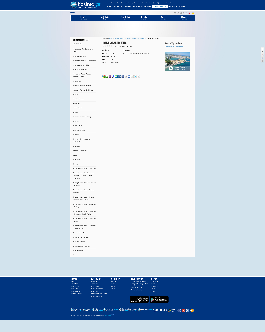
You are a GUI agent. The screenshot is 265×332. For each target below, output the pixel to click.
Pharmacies (145, 3)
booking (105, 18)
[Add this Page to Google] (103, 76)
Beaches (153, 284)
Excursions (154, 281)
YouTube (181, 13)
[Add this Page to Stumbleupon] (116, 76)
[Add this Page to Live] (132, 76)
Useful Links (95, 286)
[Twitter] (188, 310)
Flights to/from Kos (137, 290)
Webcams (113, 3)
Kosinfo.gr (88, 5)
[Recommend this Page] (139, 76)
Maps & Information (136, 3)
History (120, 6)
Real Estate (172, 6)
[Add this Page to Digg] (119, 76)
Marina (153, 289)
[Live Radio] (192, 310)
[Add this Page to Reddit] (126, 76)
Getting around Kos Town (138, 281)
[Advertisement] (132, 28)
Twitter (178, 13)
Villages (128, 6)
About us (94, 281)
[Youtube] (183, 310)
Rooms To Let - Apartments (139, 38)
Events (153, 291)
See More (136, 6)
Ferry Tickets (75, 286)
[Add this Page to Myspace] (129, 76)
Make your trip (75, 291)
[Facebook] (179, 310)
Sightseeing (154, 286)
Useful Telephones (168, 3)
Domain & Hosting (76, 294)
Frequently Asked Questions (156, 3)
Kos (114, 6)
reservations (84, 18)
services (144, 18)
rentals (163, 18)
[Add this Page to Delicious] (113, 76)
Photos (123, 3)
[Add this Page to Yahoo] (110, 76)
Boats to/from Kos (136, 287)
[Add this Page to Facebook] (123, 76)
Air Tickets (74, 284)
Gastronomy (146, 6)
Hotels (128, 38)
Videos (118, 3)
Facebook (175, 13)
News (108, 3)
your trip (184, 18)
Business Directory (160, 6)
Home (109, 6)
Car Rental (74, 289)
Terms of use (95, 284)
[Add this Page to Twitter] (135, 76)
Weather (128, 3)
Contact (182, 6)
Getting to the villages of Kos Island (140, 284)
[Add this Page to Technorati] (106, 76)
